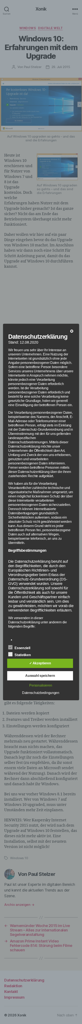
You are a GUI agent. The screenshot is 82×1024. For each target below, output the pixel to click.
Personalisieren (40, 685)
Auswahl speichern (40, 675)
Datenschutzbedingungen (40, 693)
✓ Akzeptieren (40, 663)
